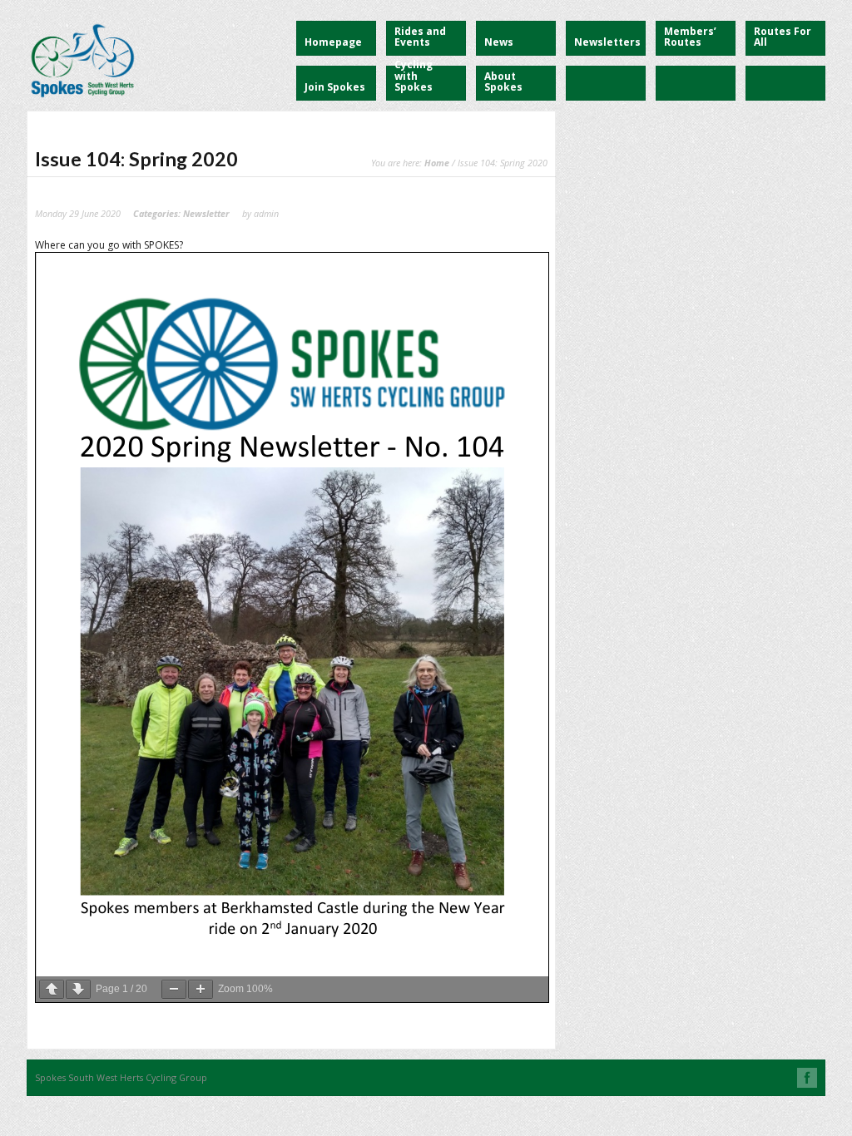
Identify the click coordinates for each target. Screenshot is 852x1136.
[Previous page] (51, 989)
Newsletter (206, 213)
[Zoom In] (200, 989)
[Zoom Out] (173, 989)
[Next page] (78, 989)
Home (436, 162)
